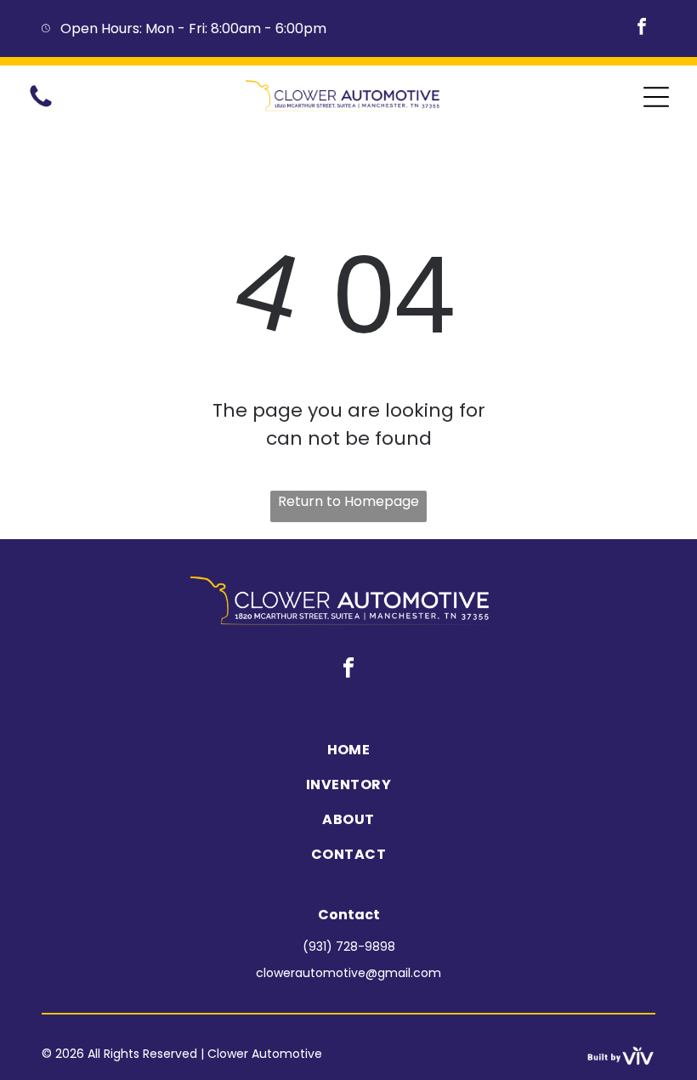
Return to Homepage (348, 501)
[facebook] (641, 28)
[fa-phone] (40, 106)
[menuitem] (348, 749)
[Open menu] (656, 97)
